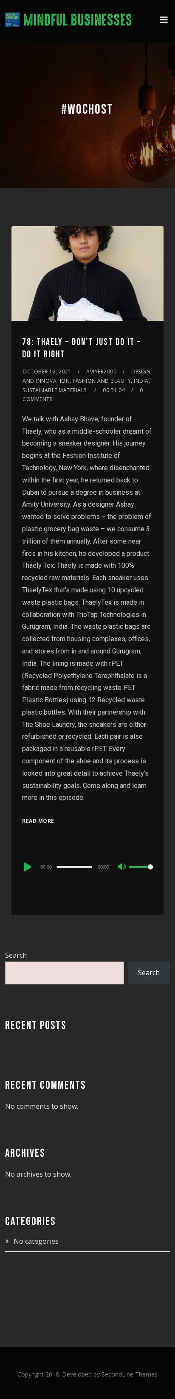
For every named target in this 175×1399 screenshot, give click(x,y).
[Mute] (122, 867)
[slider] (141, 873)
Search (16, 955)
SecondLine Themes (130, 1374)
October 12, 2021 (47, 371)
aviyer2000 (101, 371)
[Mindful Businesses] (68, 21)
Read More (38, 820)
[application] (87, 866)
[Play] (26, 866)
